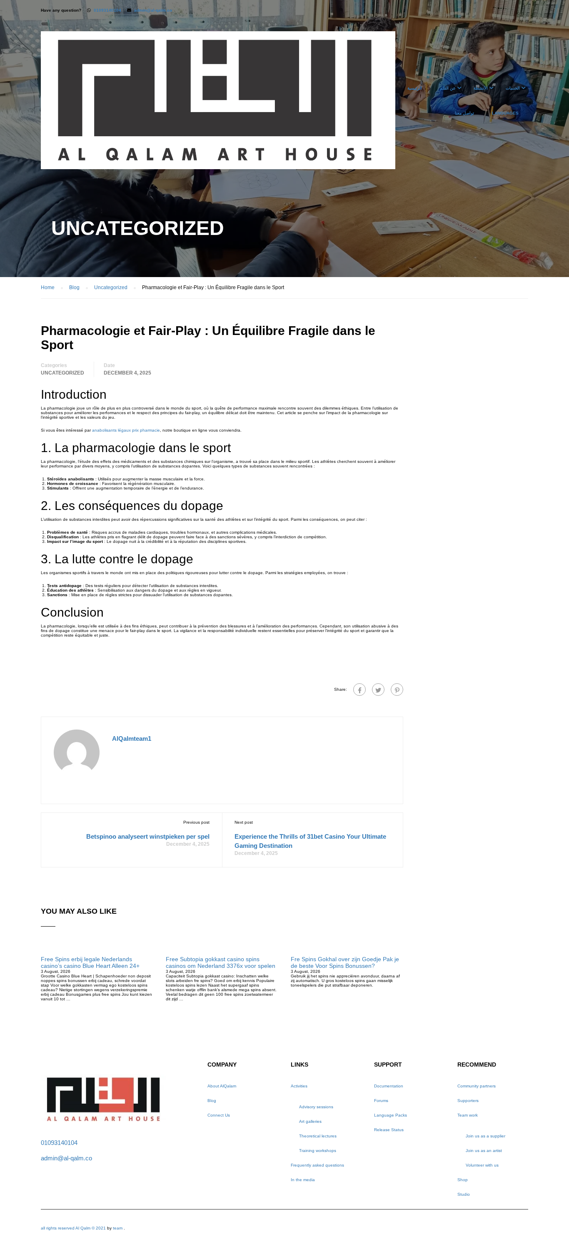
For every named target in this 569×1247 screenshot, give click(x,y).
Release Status (389, 1129)
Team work (467, 1115)
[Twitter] (378, 689)
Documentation (388, 1086)
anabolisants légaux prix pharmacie (126, 430)
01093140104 (107, 10)
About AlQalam (221, 1086)
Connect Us (218, 1115)
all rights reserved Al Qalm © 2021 (74, 1228)
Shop (462, 1179)
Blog (211, 1100)
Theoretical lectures (318, 1136)
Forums (381, 1100)
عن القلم (448, 88)
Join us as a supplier (485, 1136)
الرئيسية (414, 88)
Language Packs (390, 1115)
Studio (463, 1194)
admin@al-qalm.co (153, 10)
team (117, 1228)
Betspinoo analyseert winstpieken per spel (148, 836)
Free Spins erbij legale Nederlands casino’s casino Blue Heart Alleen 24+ (90, 962)
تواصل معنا (464, 113)
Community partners (476, 1086)
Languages (505, 113)
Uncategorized (62, 373)
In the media (303, 1179)
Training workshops (317, 1150)
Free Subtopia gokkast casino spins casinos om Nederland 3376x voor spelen (220, 962)
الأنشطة (481, 88)
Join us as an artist (484, 1150)
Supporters (468, 1100)
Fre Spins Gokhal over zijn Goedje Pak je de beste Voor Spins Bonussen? (345, 962)
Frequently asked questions (317, 1165)
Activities (299, 1086)
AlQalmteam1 (131, 738)
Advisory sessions (316, 1107)
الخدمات (513, 88)
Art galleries (310, 1121)
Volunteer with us (482, 1165)
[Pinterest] (397, 689)
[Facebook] (359, 689)
